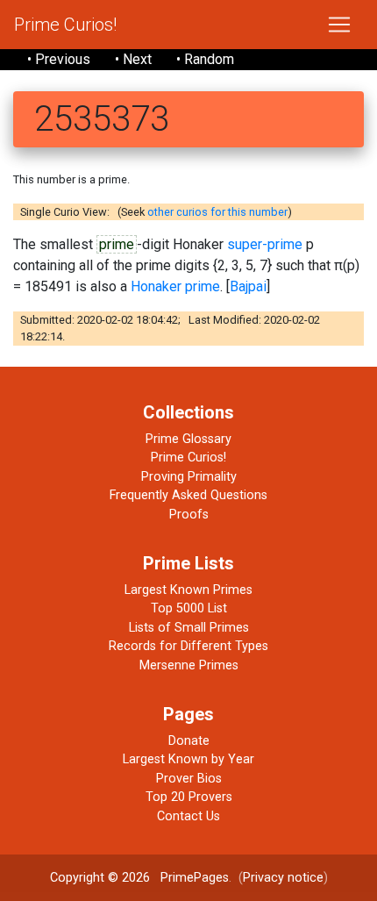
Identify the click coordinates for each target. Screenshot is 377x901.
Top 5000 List (189, 608)
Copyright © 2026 (100, 877)
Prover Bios (189, 778)
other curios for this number (217, 211)
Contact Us (188, 816)
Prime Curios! (65, 24)
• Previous (58, 59)
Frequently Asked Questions (188, 495)
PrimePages (194, 877)
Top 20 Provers (189, 797)
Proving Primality (189, 476)
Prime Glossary (188, 439)
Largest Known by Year (188, 759)
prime (116, 244)
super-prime (264, 244)
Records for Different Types (188, 646)
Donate (189, 740)
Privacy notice (283, 877)
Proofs (189, 514)
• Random (205, 59)
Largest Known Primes (188, 590)
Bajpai (248, 286)
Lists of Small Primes (189, 627)
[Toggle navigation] (339, 24)
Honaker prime (175, 286)
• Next (133, 59)
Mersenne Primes (188, 665)
